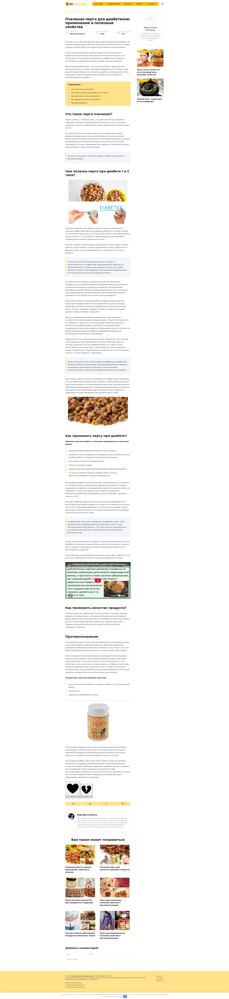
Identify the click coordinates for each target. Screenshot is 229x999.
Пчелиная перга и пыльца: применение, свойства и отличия (78, 869)
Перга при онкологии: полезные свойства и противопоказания (111, 902)
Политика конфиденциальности (75, 985)
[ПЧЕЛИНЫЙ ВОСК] (150, 66)
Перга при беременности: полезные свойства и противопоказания (112, 935)
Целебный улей (114, 4)
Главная (67, 11)
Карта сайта (160, 980)
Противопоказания (79, 103)
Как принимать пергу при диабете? (86, 96)
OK (125, 996)
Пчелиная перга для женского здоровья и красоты (115, 868)
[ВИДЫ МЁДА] (150, 95)
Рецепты (139, 4)
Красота (127, 4)
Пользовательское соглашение (75, 987)
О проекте (159, 978)
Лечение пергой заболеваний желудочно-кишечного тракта (80, 934)
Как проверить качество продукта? (86, 99)
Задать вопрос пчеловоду (73, 982)
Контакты (159, 976)
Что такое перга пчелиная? (82, 89)
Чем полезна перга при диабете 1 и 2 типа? (89, 93)
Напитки (151, 4)
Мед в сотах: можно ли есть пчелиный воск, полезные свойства (148, 72)
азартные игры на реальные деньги (82, 976)
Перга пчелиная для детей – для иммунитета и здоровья (79, 901)
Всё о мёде (98, 4)
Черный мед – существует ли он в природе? (149, 100)
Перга (85, 11)
